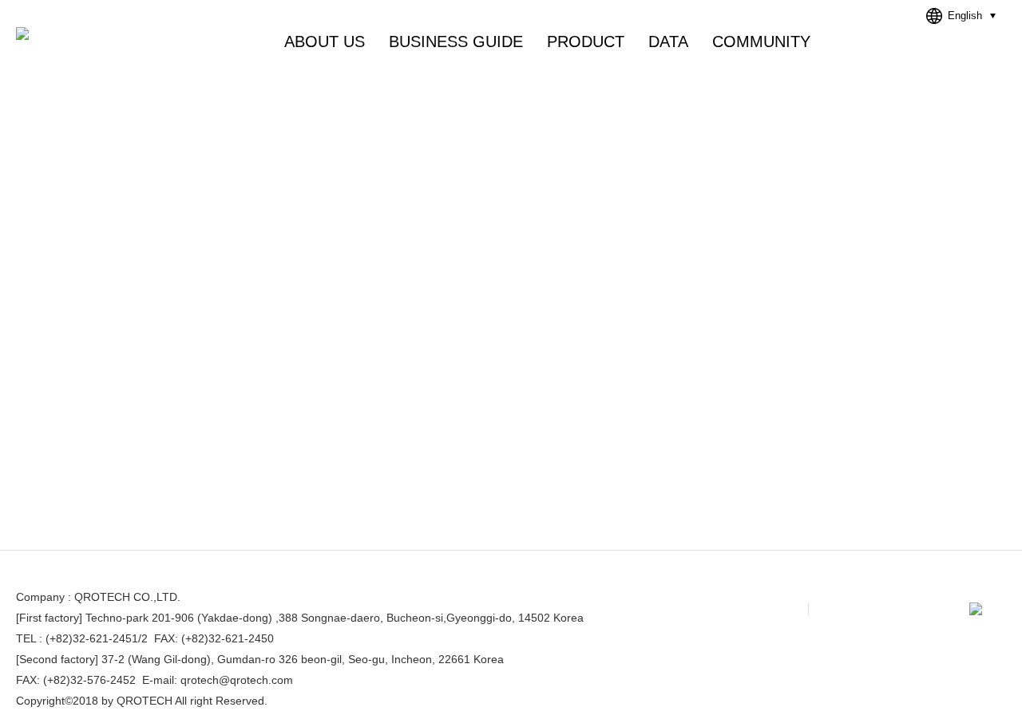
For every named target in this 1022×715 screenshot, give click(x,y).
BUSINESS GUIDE (456, 41)
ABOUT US (324, 41)
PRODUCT (585, 41)
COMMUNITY (761, 41)
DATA (668, 41)
